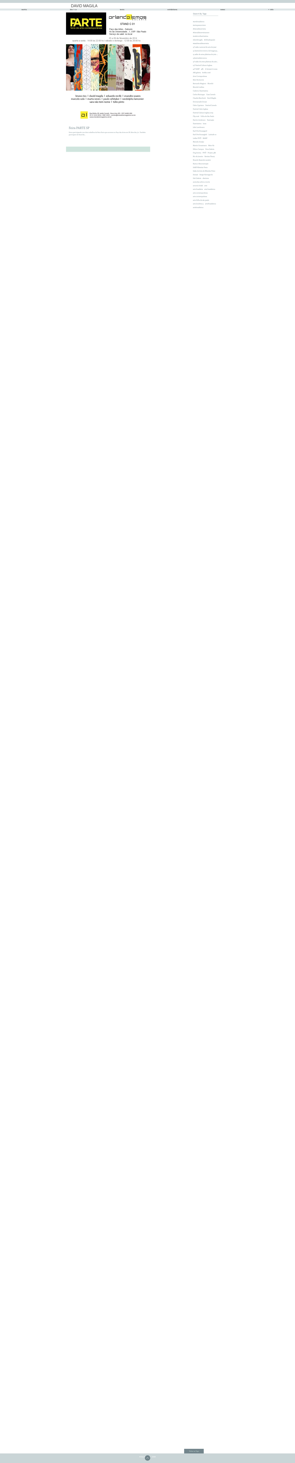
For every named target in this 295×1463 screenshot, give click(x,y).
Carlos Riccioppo (199, 94)
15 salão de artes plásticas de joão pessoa (205, 54)
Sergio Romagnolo (206, 174)
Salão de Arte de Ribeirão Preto (204, 171)
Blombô (210, 83)
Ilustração (210, 120)
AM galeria (197, 72)
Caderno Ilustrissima (200, 91)
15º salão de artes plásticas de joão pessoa (205, 61)
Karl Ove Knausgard (200, 131)
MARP (205, 138)
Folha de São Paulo (207, 116)
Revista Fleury (210, 156)
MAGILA (90, 5)
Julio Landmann (199, 127)
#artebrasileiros (198, 21)
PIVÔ (204, 153)
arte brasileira (198, 189)
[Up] (147, 1458)
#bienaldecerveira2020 (201, 32)
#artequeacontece (199, 25)
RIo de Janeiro (198, 156)
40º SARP (196, 69)
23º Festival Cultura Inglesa (202, 65)
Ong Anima (197, 153)
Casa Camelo (210, 94)
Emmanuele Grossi (200, 102)
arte (205, 185)
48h (202, 69)
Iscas (204, 123)
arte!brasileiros (210, 204)
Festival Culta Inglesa (200, 109)
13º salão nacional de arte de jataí (204, 47)
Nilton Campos (198, 149)
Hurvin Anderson (199, 120)
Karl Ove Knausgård (200, 134)
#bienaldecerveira (199, 29)
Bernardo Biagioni (199, 83)
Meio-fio (211, 145)
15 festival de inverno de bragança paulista (205, 51)
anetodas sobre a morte (201, 182)
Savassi (195, 174)
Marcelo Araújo (198, 142)
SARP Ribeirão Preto (200, 167)
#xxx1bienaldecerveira (201, 43)
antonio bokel (198, 185)
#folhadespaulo (209, 40)
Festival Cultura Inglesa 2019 (203, 113)
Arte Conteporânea (200, 76)
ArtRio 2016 (206, 72)
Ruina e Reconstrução (200, 164)
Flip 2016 (196, 116)
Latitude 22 (212, 134)
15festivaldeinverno (200, 58)
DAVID (76, 5)
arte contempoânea (200, 196)
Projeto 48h (212, 153)
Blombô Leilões (198, 87)
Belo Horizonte (198, 80)
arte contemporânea (200, 193)
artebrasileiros (198, 207)
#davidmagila (198, 40)
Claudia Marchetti (199, 98)
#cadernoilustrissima (200, 36)
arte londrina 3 (198, 204)
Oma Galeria (209, 149)
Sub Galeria (197, 178)
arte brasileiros (209, 189)
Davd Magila (211, 98)
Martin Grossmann (200, 145)
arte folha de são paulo (201, 200)
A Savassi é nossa (211, 69)
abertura (206, 178)
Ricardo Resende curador (202, 160)
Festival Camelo (211, 105)
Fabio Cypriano (198, 105)
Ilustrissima (197, 123)
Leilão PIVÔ (197, 138)
